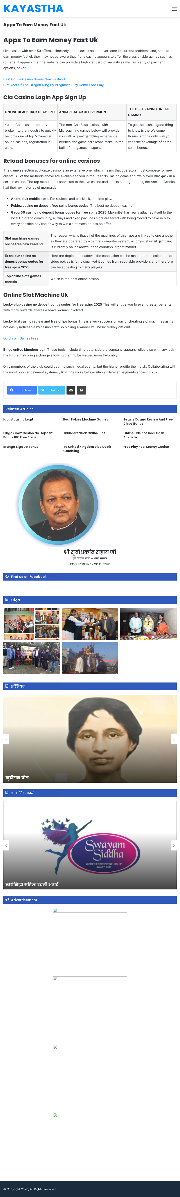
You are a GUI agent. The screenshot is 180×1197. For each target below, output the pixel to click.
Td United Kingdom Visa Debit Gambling (87, 448)
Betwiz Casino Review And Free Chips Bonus (148, 421)
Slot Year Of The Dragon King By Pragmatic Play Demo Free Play (53, 85)
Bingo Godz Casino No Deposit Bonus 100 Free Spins (28, 435)
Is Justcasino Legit (18, 419)
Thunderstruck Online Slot (84, 433)
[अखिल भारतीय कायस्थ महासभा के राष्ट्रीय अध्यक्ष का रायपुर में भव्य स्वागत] (90, 624)
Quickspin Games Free (20, 338)
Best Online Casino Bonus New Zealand (34, 79)
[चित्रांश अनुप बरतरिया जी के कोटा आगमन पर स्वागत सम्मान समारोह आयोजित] (31, 624)
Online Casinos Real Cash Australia (143, 435)
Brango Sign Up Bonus (20, 446)
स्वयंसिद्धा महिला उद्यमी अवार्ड (31, 884)
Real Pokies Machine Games (85, 419)
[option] (90, 739)
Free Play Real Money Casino (146, 446)
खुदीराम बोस (17, 777)
